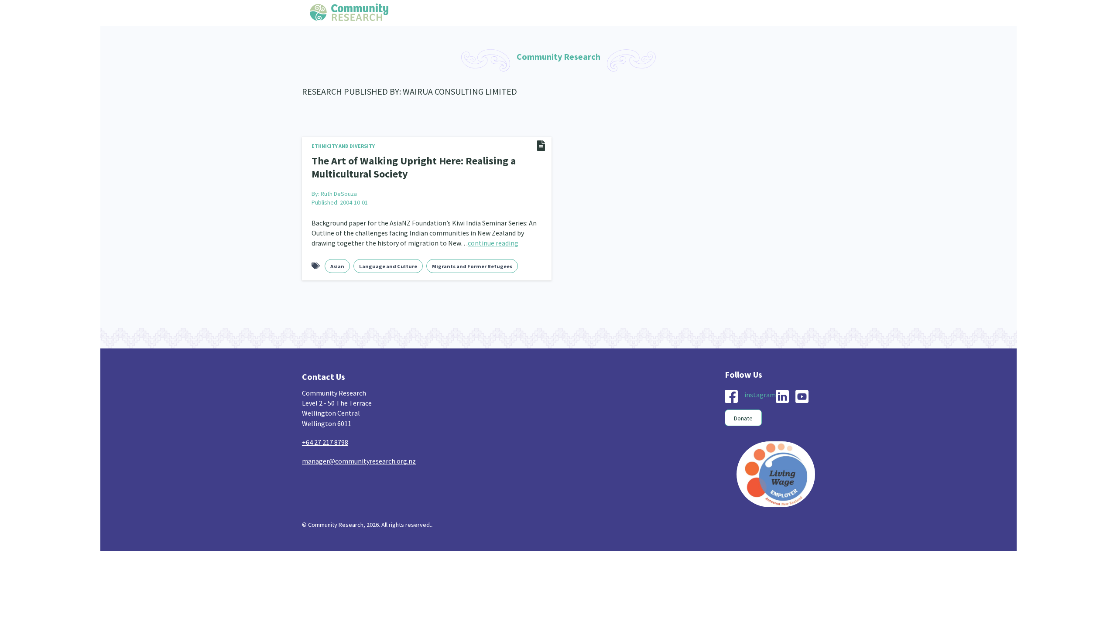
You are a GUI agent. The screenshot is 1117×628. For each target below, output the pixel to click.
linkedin (782, 393)
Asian (337, 263)
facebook (731, 393)
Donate (743, 416)
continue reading (493, 240)
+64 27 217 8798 (325, 439)
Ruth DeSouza (339, 191)
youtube (802, 393)
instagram (760, 392)
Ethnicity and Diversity (343, 146)
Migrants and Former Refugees (472, 263)
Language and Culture (388, 263)
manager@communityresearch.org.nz (359, 458)
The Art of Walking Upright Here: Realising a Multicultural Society (403, 166)
